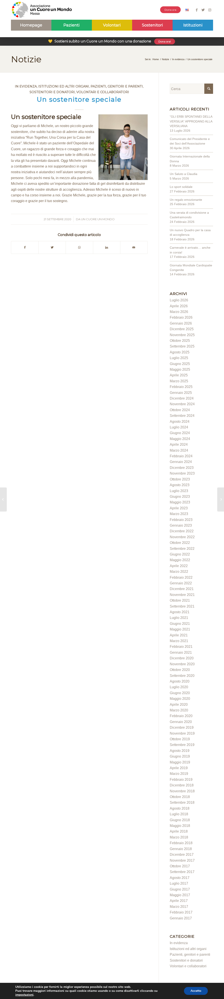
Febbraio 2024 (181, 456)
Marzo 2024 (179, 450)
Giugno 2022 (180, 554)
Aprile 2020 (179, 704)
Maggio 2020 (180, 698)
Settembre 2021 (182, 606)
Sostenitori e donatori (52, 92)
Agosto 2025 (179, 352)
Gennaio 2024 (181, 462)
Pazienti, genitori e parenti (117, 86)
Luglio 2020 (179, 687)
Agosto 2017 (179, 878)
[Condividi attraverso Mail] (133, 247)
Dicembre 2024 (182, 398)
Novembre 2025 (182, 335)
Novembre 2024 (182, 404)
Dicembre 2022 (182, 531)
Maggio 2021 (180, 629)
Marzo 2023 (179, 514)
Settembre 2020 (182, 676)
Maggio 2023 (180, 502)
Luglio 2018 (179, 814)
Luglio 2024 (179, 427)
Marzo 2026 (179, 312)
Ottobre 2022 (180, 543)
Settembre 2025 (182, 346)
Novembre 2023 (182, 473)
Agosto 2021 (179, 612)
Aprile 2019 (179, 768)
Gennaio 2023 (181, 525)
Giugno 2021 (180, 623)
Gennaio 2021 (181, 652)
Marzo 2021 (179, 641)
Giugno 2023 (180, 496)
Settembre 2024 (182, 415)
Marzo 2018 (179, 837)
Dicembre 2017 (182, 854)
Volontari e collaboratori (102, 92)
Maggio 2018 (180, 826)
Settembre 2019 (182, 745)
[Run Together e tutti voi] (3, 499)
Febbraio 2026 (181, 317)
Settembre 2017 (182, 872)
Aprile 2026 (179, 306)
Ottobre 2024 (180, 410)
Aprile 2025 (179, 375)
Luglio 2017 (179, 883)
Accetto (196, 991)
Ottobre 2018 (180, 797)
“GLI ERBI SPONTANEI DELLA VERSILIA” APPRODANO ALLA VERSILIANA (191, 121)
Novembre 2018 (182, 791)
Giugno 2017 (180, 889)
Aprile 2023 (179, 508)
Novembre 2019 (182, 733)
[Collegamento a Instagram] (209, 10)
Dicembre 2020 (182, 658)
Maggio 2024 (180, 439)
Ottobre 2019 (180, 739)
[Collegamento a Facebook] (196, 10)
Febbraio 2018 (181, 843)
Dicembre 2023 (182, 468)
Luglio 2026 (179, 300)
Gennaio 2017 (181, 918)
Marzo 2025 (179, 381)
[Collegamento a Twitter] (203, 10)
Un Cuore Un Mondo (98, 219)
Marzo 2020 (179, 710)
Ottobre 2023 (180, 479)
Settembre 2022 (182, 548)
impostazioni (24, 995)
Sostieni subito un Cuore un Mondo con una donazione (109, 41)
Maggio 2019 (180, 762)
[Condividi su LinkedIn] (106, 247)
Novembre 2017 (182, 860)
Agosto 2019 (179, 751)
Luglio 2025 (179, 358)
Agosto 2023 (179, 485)
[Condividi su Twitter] (52, 247)
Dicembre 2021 (182, 589)
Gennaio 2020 (181, 722)
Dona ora (170, 9)
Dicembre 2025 (182, 329)
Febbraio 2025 (181, 387)
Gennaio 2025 (181, 393)
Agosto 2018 (179, 808)
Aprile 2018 (179, 831)
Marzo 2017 (179, 906)
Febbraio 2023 (181, 520)
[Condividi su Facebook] (24, 247)
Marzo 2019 (179, 773)
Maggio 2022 (180, 560)
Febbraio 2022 (181, 577)
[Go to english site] (187, 10)
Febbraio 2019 (181, 779)
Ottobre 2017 (180, 866)
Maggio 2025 (180, 369)
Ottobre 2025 (180, 340)
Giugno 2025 (180, 364)
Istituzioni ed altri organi (63, 86)
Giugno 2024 (180, 433)
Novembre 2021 (182, 595)
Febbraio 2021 (181, 646)
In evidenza (26, 86)
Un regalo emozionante (186, 199)
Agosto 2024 (179, 421)
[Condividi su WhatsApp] (79, 247)
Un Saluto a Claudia (183, 174)
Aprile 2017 (179, 901)
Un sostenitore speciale (79, 99)
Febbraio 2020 (181, 716)
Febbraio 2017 (181, 912)
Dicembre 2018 (182, 785)
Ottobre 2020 (180, 670)
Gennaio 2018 (181, 849)
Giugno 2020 (180, 693)
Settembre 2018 (182, 802)
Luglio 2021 (179, 618)
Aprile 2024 (179, 444)
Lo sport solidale (181, 187)
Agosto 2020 (179, 681)
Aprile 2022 (179, 566)
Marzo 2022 (179, 571)
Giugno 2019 (180, 756)
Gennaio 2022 (181, 583)
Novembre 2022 (182, 537)
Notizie (26, 59)
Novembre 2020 (182, 664)
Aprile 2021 (179, 635)
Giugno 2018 (180, 820)
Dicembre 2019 (182, 727)
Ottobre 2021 (180, 600)
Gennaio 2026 (181, 323)
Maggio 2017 (180, 895)
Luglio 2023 (179, 491)
